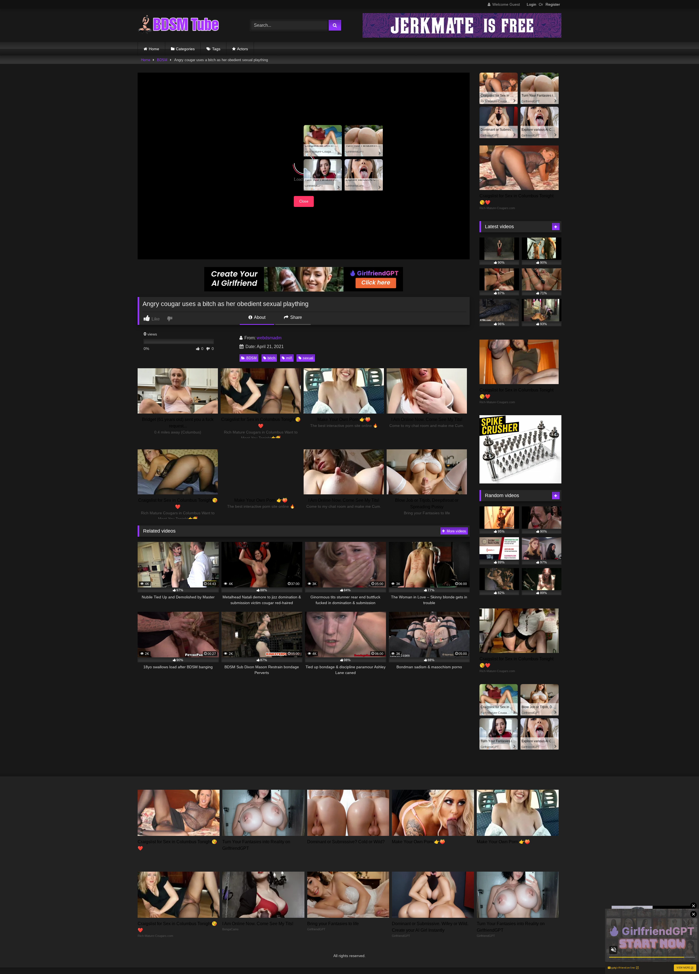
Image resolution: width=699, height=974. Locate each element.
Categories (185, 49)
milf (289, 358)
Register (553, 4)
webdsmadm (269, 337)
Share (295, 317)
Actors (242, 49)
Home (154, 49)
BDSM (162, 60)
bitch (271, 358)
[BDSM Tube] (179, 25)
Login (531, 4)
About (259, 317)
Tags (216, 49)
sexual (308, 358)
